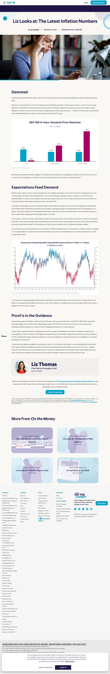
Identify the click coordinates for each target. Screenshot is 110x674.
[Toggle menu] (5, 2)
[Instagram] (87, 509)
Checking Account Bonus (9, 616)
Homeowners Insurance (9, 591)
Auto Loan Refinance (8, 565)
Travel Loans (5, 552)
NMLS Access (42, 508)
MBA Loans (5, 530)
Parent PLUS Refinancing (9, 505)
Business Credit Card (8, 632)
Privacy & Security (43, 495)
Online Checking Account (9, 608)
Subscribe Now (99, 3)
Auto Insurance (6, 593)
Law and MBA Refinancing (9, 513)
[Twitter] (83, 509)
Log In (86, 3)
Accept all (63, 667)
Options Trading (7, 583)
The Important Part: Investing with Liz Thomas (75, 381)
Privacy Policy (70, 661)
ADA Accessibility (43, 513)
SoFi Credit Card (7, 601)
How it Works (24, 501)
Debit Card (5, 614)
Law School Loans (7, 528)
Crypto (4, 619)
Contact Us (23, 516)
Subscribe (102, 503)
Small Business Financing (9, 627)
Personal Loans (6, 538)
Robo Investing (6, 575)
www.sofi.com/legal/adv (90, 402)
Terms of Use (42, 498)
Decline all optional (45, 667)
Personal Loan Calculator (63, 509)
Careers (22, 511)
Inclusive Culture (25, 514)
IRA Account (5, 578)
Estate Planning (6, 599)
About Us (23, 495)
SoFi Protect (6, 586)
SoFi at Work (6, 624)
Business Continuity (44, 516)
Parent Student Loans (8, 535)
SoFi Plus (5, 495)
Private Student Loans (8, 518)
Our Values (23, 503)
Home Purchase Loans (8, 560)
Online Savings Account (9, 611)
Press (22, 506)
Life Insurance (6, 596)
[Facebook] (75, 509)
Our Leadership (25, 498)
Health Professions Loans (9, 533)
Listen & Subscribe (55, 392)
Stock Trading (6, 580)
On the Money (24, 519)
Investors (23, 508)
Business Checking (8, 629)
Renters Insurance (7, 588)
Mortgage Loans (7, 558)
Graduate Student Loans (9, 525)
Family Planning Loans (8, 550)
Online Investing (7, 568)
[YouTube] (91, 509)
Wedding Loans (6, 555)
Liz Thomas (34, 30)
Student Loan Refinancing (9, 498)
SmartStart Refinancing (9, 515)
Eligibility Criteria (43, 511)
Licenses (41, 505)
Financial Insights (7, 621)
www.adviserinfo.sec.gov (79, 400)
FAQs (22, 521)
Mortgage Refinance (8, 563)
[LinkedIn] (79, 509)
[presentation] (55, 144)
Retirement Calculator (62, 516)
